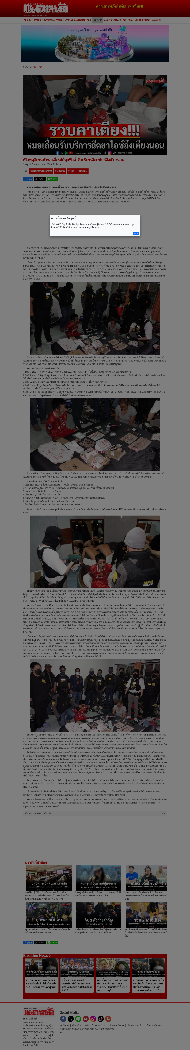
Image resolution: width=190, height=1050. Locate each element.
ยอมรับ (136, 233)
